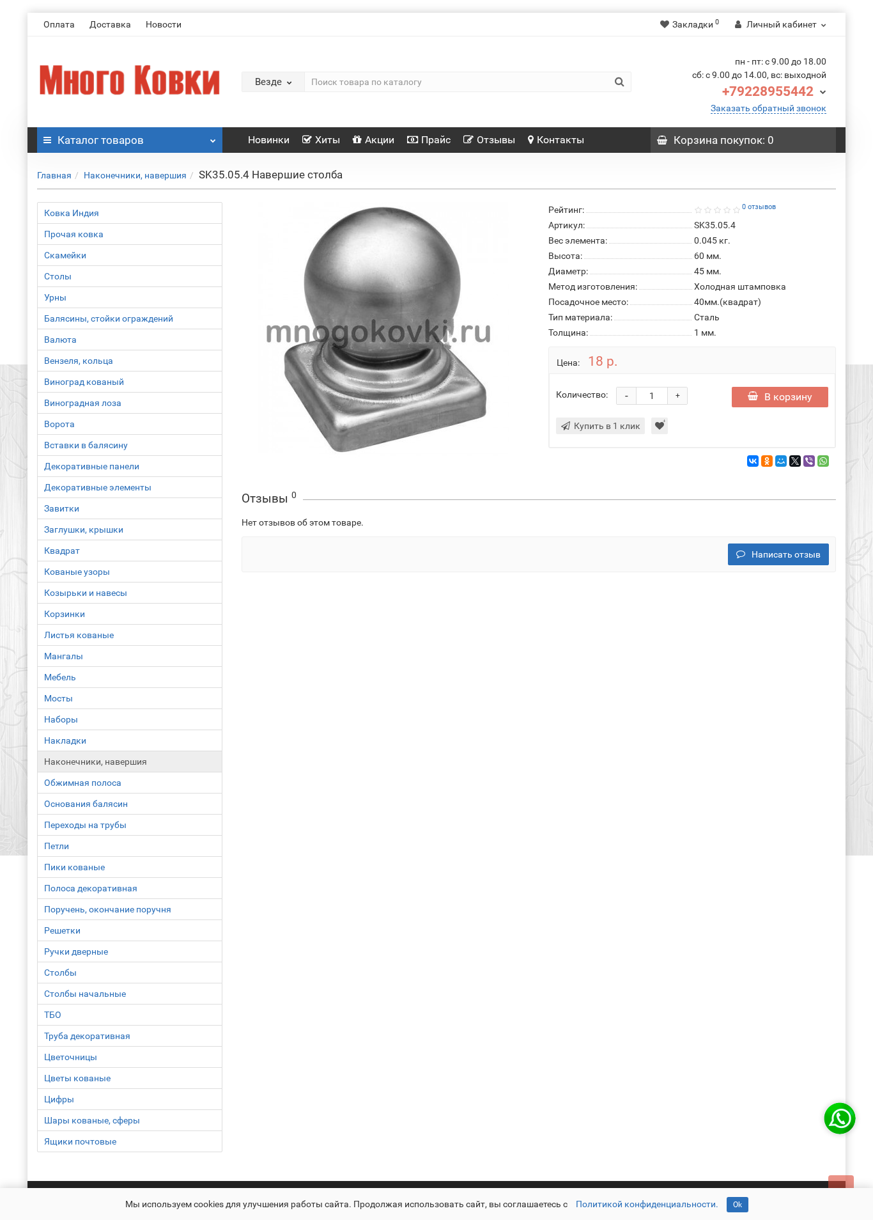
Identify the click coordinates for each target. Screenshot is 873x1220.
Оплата (59, 24)
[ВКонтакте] (753, 461)
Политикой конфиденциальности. (647, 1204)
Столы (58, 276)
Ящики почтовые (80, 1141)
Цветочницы (70, 1057)
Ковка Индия (71, 213)
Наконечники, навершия (135, 175)
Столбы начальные (85, 994)
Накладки (65, 740)
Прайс (436, 140)
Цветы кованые (77, 1078)
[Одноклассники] (767, 461)
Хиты (327, 140)
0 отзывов (759, 207)
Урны (55, 297)
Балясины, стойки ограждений (108, 318)
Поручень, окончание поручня (107, 909)
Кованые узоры (77, 572)
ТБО (52, 1015)
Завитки (61, 508)
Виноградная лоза (82, 403)
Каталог (101, 140)
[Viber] (809, 461)
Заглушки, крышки (83, 529)
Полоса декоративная (90, 888)
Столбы (60, 972)
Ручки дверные (76, 951)
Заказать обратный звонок (768, 108)
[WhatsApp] (823, 461)
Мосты (58, 698)
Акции (379, 140)
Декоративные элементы (97, 487)
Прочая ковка (74, 234)
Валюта (60, 339)
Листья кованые (79, 635)
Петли (56, 846)
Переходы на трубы (85, 825)
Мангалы (63, 656)
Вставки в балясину (86, 445)
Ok (737, 1204)
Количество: (582, 394)
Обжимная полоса (82, 783)
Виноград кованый (84, 382)
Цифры (59, 1099)
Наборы (61, 719)
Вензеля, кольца (78, 361)
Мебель (60, 677)
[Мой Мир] (781, 461)
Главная (54, 175)
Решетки (62, 930)
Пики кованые (74, 867)
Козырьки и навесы (85, 593)
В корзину (788, 397)
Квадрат (62, 550)
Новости (164, 24)
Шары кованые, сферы (92, 1120)
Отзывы (496, 140)
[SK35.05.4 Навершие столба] (385, 330)
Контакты (560, 140)
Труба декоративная (87, 1036)
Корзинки (64, 614)
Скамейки (65, 255)
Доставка (110, 24)
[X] (795, 461)
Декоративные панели (91, 466)
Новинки (269, 140)
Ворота (59, 424)
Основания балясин (86, 804)
